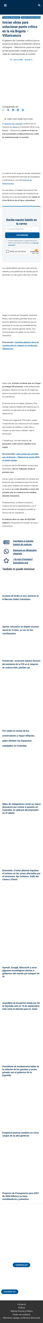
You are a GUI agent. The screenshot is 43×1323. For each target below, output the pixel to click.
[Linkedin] (15, 1230)
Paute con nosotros (21, 1314)
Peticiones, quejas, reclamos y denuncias (21, 1318)
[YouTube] (27, 1230)
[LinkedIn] (13, 110)
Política (21, 1307)
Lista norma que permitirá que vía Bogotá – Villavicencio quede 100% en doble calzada (21, 457)
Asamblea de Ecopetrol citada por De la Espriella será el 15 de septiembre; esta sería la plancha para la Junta (21, 1006)
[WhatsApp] (3, 110)
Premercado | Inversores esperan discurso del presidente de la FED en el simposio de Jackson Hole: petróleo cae (21, 664)
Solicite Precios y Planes (22, 1311)
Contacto (21, 1304)
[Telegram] (23, 110)
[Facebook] (18, 110)
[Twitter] (11, 1230)
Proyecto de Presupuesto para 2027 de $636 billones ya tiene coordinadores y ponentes (20, 1196)
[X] (8, 110)
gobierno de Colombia (13, 124)
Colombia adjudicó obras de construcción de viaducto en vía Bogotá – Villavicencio (20, 345)
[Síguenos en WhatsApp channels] (6, 551)
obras (15, 127)
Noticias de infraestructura (11, 17)
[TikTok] (23, 1230)
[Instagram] (19, 1230)
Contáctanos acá (21, 1265)
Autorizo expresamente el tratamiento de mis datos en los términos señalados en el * (23, 243)
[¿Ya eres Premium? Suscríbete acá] (6, 560)
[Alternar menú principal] (5, 5)
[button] (39, 5)
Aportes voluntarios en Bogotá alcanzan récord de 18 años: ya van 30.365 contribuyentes (20, 630)
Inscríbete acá (10, 1292)
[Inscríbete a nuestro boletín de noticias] (6, 542)
